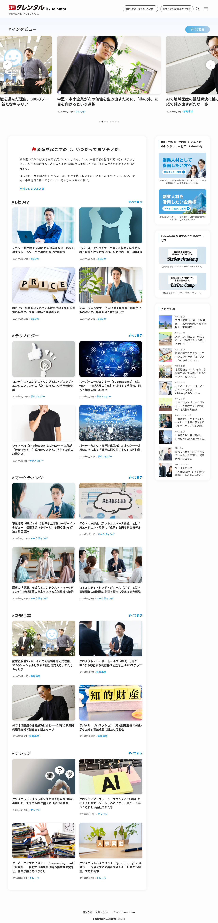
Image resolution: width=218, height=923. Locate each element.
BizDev (179, 447)
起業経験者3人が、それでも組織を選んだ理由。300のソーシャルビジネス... (190, 373)
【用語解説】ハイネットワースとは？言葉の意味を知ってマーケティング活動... (190, 422)
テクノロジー (182, 464)
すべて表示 (135, 202)
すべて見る (197, 29)
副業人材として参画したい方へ (140, 8)
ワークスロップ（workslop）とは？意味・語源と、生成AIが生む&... (190, 471)
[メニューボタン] (206, 9)
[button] (99, 121)
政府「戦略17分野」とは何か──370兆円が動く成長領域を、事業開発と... (190, 323)
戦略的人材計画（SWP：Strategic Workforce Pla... (190, 437)
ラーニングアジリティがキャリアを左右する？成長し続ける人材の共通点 (190, 406)
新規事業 (180, 365)
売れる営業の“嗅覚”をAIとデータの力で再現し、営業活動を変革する (190, 455)
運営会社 (87, 912)
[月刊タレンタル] (37, 7)
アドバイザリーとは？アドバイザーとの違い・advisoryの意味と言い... (190, 389)
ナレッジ (180, 316)
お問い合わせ (102, 912)
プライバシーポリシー (123, 912)
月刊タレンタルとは (32, 188)
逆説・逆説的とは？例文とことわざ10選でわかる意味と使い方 (190, 340)
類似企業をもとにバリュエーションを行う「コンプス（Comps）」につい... (190, 356)
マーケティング (183, 415)
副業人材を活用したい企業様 (177, 8)
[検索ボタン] (197, 9)
